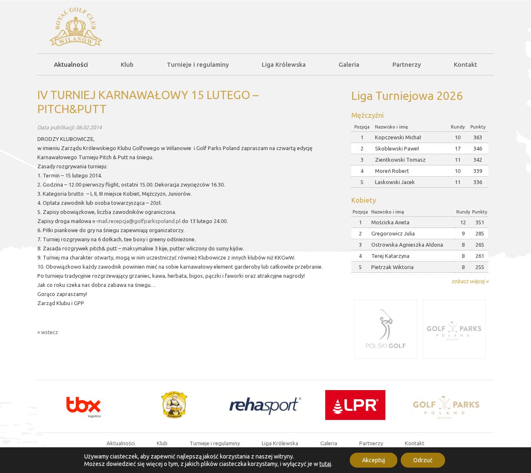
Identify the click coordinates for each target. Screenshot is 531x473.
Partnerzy (406, 64)
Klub (127, 64)
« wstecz (47, 332)
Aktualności (71, 64)
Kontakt (465, 64)
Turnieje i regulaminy (198, 64)
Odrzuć (423, 460)
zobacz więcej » (469, 281)
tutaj (325, 464)
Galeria (349, 64)
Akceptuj (373, 460)
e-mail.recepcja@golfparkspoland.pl (136, 221)
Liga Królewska (284, 64)
